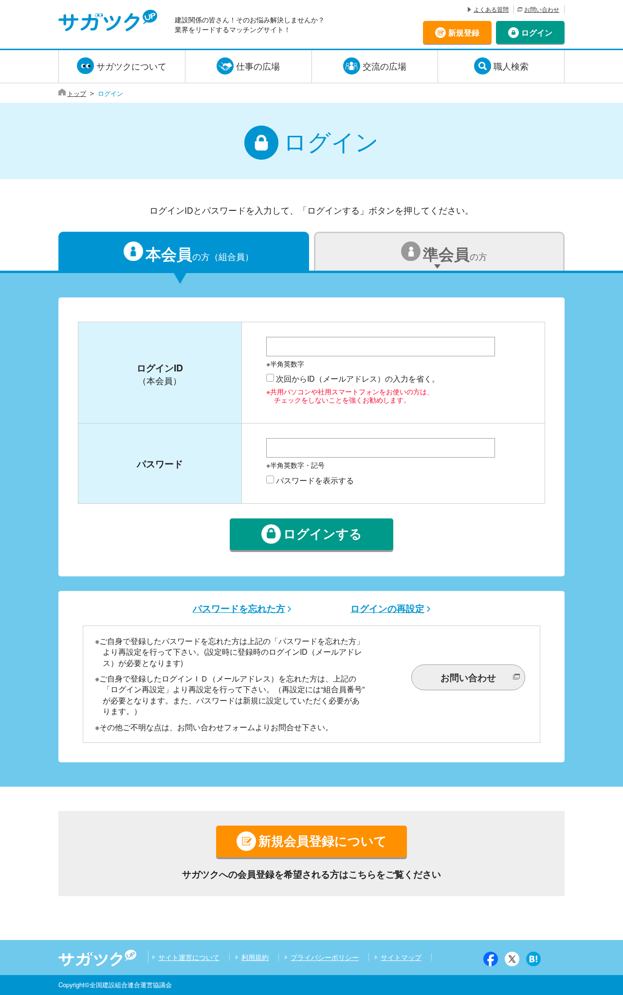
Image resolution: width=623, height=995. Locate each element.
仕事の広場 (258, 65)
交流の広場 (384, 65)
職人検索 (511, 65)
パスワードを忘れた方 (239, 608)
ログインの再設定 (387, 608)
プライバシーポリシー (325, 957)
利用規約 (255, 957)
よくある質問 (491, 9)
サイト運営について (189, 957)
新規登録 (463, 32)
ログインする (322, 534)
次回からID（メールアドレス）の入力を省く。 (358, 378)
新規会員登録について (322, 840)
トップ (76, 93)
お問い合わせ (541, 9)
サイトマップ (401, 957)
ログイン (536, 32)
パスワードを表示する (315, 480)
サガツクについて (131, 65)
